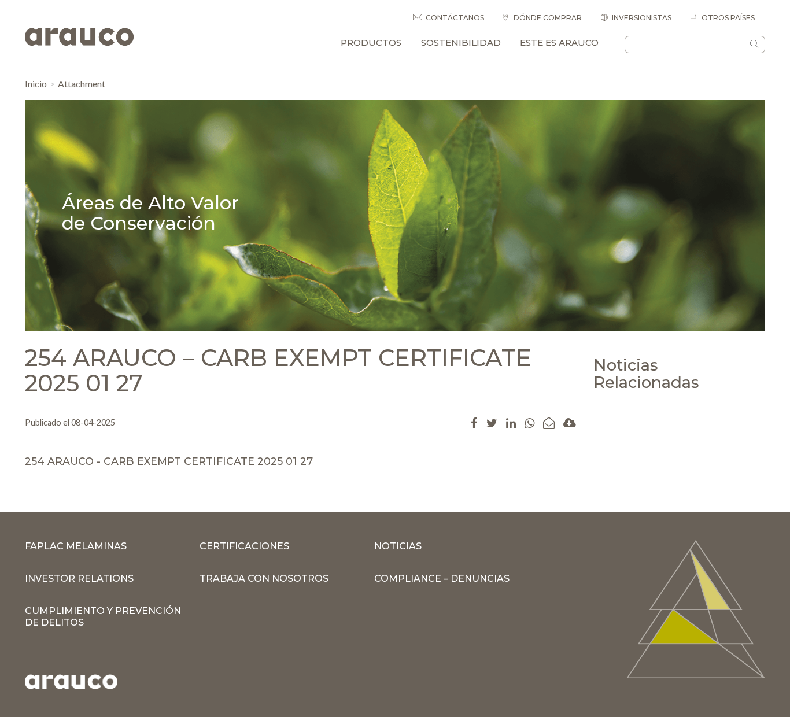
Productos (371, 42)
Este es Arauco (559, 42)
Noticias (398, 546)
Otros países (727, 17)
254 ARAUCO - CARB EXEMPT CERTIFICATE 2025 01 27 (169, 461)
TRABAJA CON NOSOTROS (264, 578)
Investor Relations (79, 578)
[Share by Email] (549, 423)
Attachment (81, 83)
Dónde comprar (547, 17)
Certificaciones (244, 546)
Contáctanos (455, 17)
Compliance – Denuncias (442, 578)
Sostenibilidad (461, 42)
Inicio (36, 83)
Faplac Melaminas (76, 546)
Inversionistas (641, 17)
